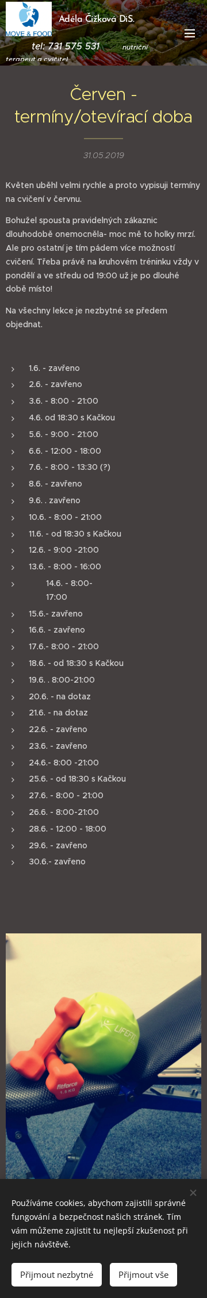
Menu (189, 32)
